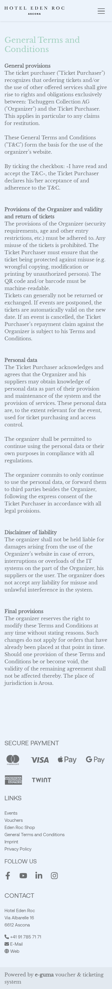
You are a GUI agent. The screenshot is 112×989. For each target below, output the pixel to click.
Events (10, 813)
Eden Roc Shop (19, 827)
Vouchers (13, 820)
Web (14, 951)
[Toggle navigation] (101, 10)
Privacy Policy (17, 848)
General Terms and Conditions (34, 834)
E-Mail (16, 944)
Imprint (11, 841)
